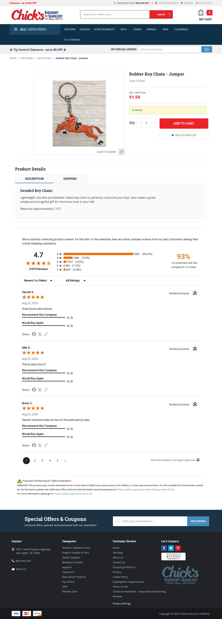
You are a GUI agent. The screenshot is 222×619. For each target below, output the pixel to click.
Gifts (123, 29)
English (85, 29)
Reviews (117, 596)
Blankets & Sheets (72, 562)
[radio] (111, 254)
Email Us (21, 569)
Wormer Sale (69, 591)
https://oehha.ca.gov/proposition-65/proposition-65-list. (146, 489)
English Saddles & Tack (75, 552)
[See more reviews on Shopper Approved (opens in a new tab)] (46, 334)
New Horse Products (74, 577)
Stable (137, 29)
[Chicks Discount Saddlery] (38, 14)
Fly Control (72, 39)
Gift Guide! (27, 58)
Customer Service (168, 3)
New (165, 29)
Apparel (151, 29)
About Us (118, 557)
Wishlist (188, 3)
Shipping (70, 179)
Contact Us (119, 562)
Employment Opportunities (128, 581)
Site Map (118, 552)
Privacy (117, 572)
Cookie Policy (120, 577)
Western (70, 29)
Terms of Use (120, 586)
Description (34, 179)
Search (165, 14)
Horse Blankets (104, 29)
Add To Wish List (186, 135)
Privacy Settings (122, 603)
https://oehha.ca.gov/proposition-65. (73, 493)
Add (184, 123)
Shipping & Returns (124, 567)
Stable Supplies (71, 557)
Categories (33, 29)
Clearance (181, 29)
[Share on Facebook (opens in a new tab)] (34, 334)
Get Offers (198, 521)
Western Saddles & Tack (76, 547)
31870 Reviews (42, 269)
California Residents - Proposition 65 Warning (139, 591)
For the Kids (44, 58)
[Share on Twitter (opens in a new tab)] (40, 334)
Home (13, 58)
